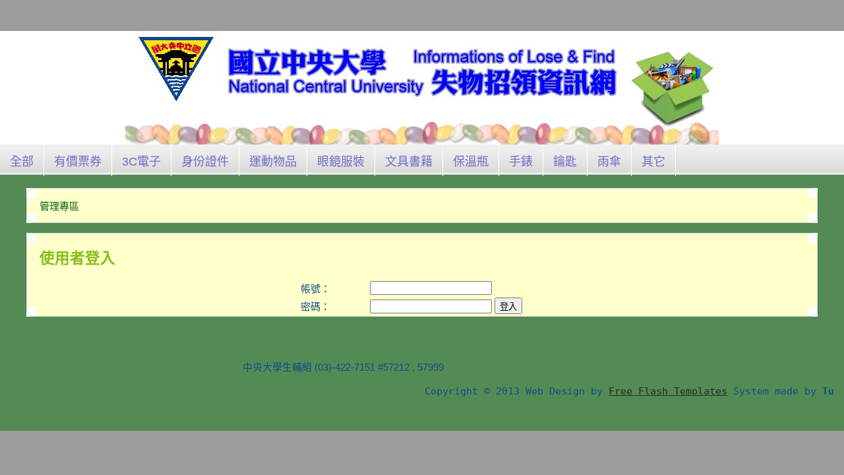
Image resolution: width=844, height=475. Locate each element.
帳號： (315, 288)
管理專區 (59, 206)
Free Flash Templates (668, 391)
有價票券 (78, 161)
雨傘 (609, 161)
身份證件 (205, 161)
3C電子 (141, 161)
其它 (653, 161)
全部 (22, 161)
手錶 (521, 161)
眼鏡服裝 (341, 161)
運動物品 (273, 161)
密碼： (315, 306)
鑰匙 (565, 161)
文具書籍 (409, 161)
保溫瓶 (471, 161)
